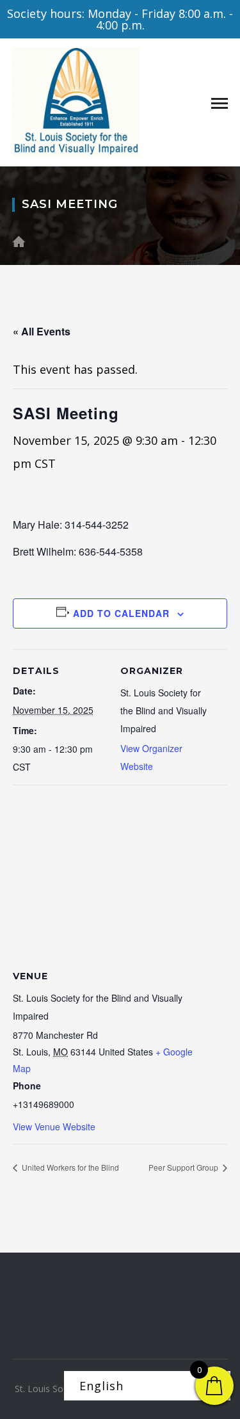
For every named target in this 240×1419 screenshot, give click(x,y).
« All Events (41, 331)
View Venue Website (54, 1126)
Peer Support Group (184, 1167)
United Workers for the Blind (69, 1167)
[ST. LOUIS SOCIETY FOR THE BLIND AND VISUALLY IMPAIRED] (76, 101)
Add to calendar (121, 613)
